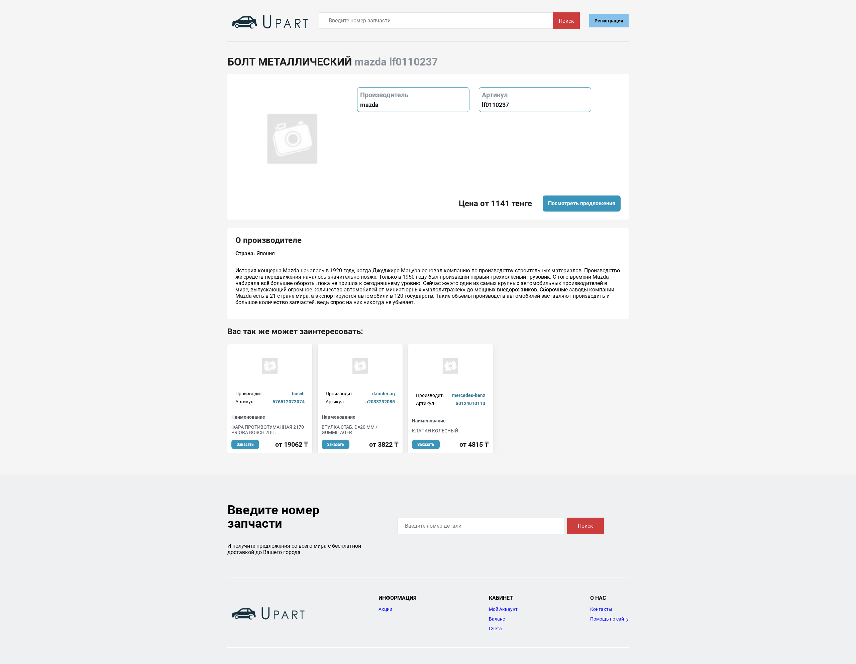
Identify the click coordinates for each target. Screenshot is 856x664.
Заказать (245, 444)
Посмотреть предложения (581, 203)
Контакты (601, 609)
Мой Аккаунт (503, 609)
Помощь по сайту (609, 619)
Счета (495, 628)
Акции (385, 609)
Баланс (497, 619)
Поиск (566, 21)
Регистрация (609, 20)
